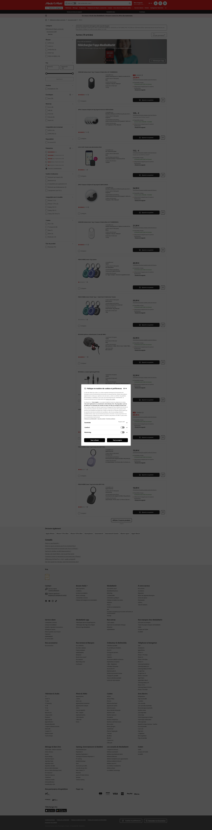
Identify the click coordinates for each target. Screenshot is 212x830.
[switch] (123, 427)
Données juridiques (110, 418)
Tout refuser (94, 440)
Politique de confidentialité (90, 418)
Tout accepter (117, 440)
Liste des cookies (101, 418)
